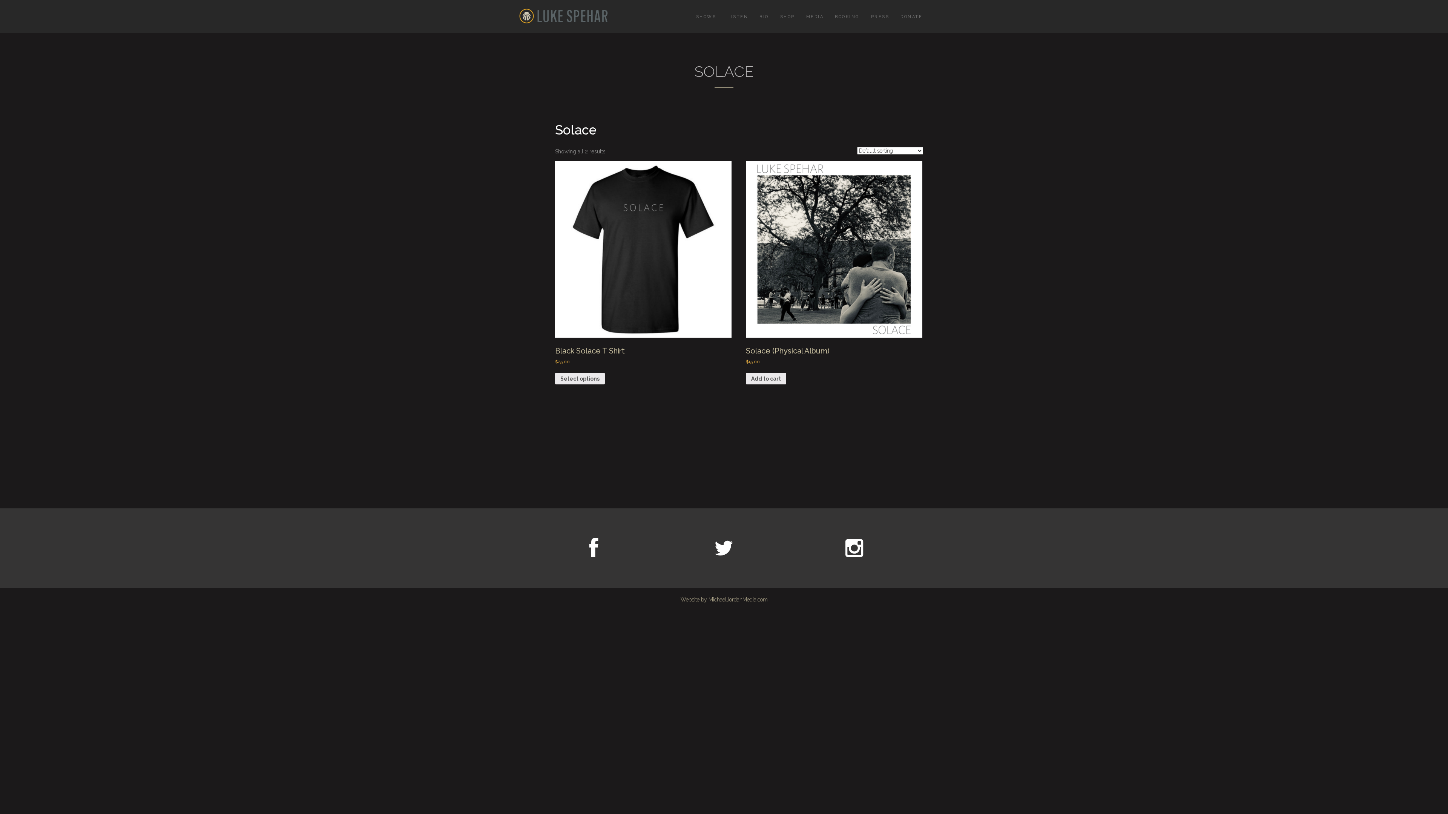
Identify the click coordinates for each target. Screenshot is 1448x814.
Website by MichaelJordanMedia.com (724, 600)
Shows (706, 16)
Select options (580, 379)
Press (880, 16)
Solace (576, 130)
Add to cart (766, 379)
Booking (847, 16)
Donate (911, 16)
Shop (787, 16)
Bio (764, 16)
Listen (737, 16)
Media (815, 16)
